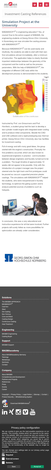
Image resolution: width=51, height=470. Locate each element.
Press (4, 384)
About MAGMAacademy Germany (14, 354)
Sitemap (37, 394)
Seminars (5, 362)
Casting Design (7, 319)
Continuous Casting (9, 321)
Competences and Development (13, 377)
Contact (4, 364)
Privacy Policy (16, 394)
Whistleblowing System (24, 397)
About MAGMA (7, 374)
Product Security (8, 397)
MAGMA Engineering (9, 334)
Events (4, 387)
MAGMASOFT (7, 304)
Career (4, 389)
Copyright (5, 394)
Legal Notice (27, 394)
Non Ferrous (6, 314)
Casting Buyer (7, 336)
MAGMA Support (8, 345)
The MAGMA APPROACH (11, 301)
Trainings (5, 357)
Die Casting (6, 311)
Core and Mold (7, 316)
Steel (4, 309)
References (6, 382)
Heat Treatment (7, 324)
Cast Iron (5, 306)
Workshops (6, 359)
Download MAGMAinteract (20, 403)
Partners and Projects (9, 379)
